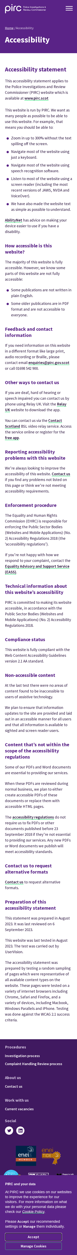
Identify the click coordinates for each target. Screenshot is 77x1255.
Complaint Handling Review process (33, 1063)
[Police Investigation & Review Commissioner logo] (25, 9)
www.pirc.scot (36, 98)
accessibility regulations (33, 817)
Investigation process (22, 1055)
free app (12, 437)
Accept (33, 1236)
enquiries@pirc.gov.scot (48, 362)
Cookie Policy (33, 1212)
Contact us (61, 473)
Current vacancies (19, 1109)
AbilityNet (13, 220)
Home (9, 28)
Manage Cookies (33, 1246)
